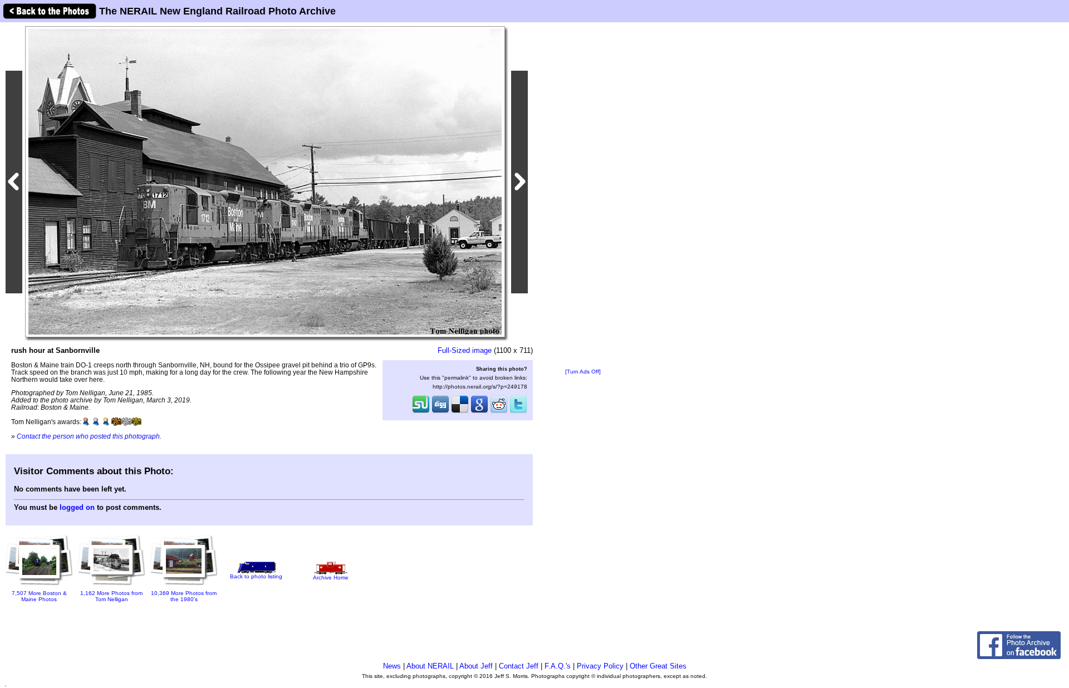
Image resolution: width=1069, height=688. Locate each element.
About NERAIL (430, 666)
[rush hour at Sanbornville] (265, 181)
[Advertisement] (582, 196)
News (392, 666)
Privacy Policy (600, 666)
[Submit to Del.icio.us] (460, 412)
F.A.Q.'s (558, 666)
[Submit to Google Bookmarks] (479, 412)
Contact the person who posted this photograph (88, 436)
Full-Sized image (465, 350)
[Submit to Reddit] (499, 412)
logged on (77, 507)
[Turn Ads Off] (583, 371)
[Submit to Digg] (440, 412)
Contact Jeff (518, 666)
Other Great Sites (658, 666)
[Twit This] (518, 412)
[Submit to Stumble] (421, 412)
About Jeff (476, 666)
